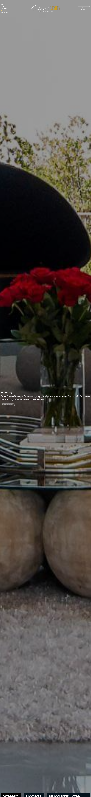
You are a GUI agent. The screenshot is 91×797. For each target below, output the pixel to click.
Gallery (3, 10)
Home (3, 4)
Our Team (4, 13)
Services (4, 8)
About (3, 6)
